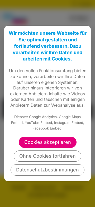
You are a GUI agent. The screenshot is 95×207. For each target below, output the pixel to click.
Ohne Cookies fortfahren (47, 156)
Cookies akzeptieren (47, 142)
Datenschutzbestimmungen (47, 169)
